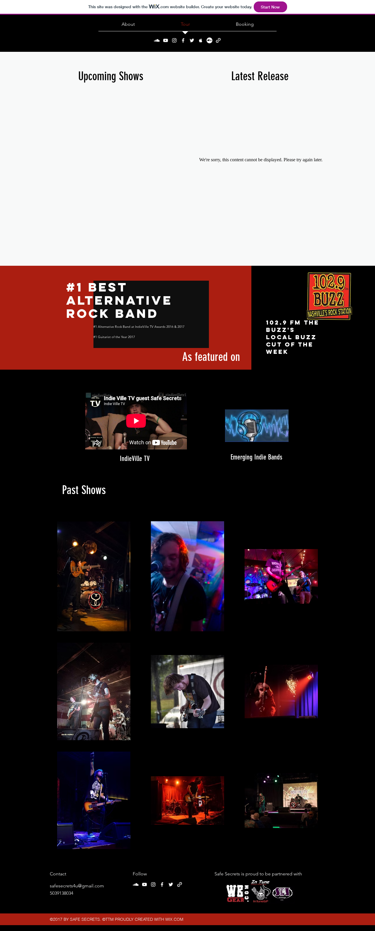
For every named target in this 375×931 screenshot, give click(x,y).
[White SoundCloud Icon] (157, 40)
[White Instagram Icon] (174, 40)
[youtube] (165, 40)
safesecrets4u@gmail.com (77, 886)
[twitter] (192, 40)
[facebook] (183, 40)
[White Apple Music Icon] (201, 40)
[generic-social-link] (218, 40)
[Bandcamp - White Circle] (209, 40)
